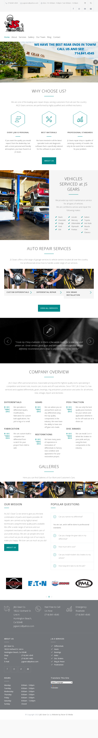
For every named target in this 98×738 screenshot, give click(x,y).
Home (7, 37)
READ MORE (12, 500)
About (14, 37)
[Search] (91, 3)
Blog (49, 37)
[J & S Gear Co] (14, 23)
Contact (56, 37)
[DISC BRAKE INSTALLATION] (79, 279)
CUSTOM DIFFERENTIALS (18, 292)
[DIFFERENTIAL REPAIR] (49, 279)
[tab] (72, 523)
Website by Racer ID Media (62, 721)
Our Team (40, 37)
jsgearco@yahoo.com (30, 3)
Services (22, 37)
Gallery (31, 37)
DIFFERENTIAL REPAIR (46, 292)
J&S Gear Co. (44, 721)
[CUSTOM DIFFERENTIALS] (19, 279)
